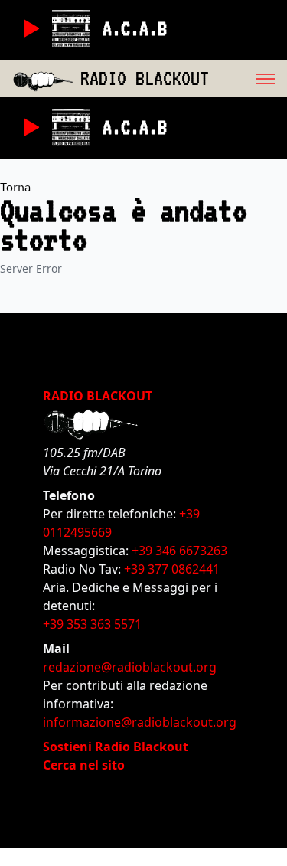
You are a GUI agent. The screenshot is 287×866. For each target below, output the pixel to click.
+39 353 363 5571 (92, 624)
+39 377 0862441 (172, 568)
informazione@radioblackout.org (139, 722)
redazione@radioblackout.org (130, 666)
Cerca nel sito (84, 765)
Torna (15, 186)
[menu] (248, 79)
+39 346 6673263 (179, 550)
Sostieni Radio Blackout (115, 746)
